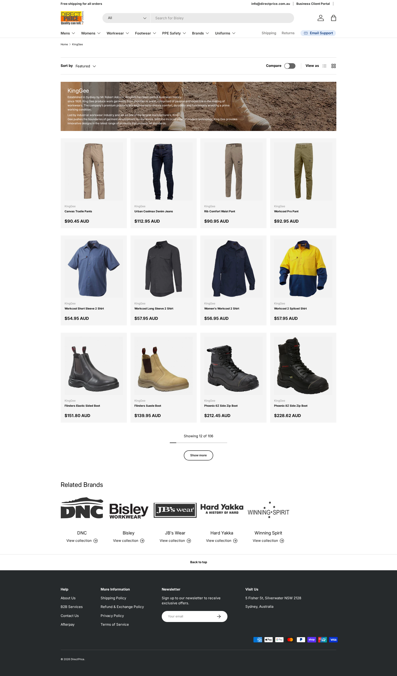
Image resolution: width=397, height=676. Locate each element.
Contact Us (70, 616)
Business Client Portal (313, 4)
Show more (198, 455)
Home (64, 44)
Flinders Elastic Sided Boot (82, 405)
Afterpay (67, 624)
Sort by (67, 65)
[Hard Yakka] (221, 510)
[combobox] (198, 18)
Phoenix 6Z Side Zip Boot (221, 405)
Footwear (143, 33)
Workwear (115, 33)
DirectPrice (77, 659)
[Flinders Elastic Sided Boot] (94, 366)
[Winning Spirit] (268, 510)
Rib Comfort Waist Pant (219, 211)
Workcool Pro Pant (286, 211)
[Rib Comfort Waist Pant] (233, 171)
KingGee (77, 44)
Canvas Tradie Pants (78, 211)
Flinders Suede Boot (147, 405)
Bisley (128, 533)
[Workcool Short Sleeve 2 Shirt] (94, 268)
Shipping (269, 33)
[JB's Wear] (175, 510)
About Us (68, 598)
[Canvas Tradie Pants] (94, 171)
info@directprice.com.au (270, 4)
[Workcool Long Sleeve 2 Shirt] (163, 268)
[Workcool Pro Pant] (303, 171)
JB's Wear (175, 533)
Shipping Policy (113, 598)
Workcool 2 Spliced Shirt (290, 308)
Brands (198, 33)
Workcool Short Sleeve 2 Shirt (84, 308)
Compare (273, 65)
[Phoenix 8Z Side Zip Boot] (303, 366)
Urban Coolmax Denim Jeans (153, 211)
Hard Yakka (221, 533)
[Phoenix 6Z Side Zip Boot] (233, 366)
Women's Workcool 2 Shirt (221, 308)
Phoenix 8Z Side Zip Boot (290, 405)
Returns (288, 33)
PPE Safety (171, 33)
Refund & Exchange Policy (122, 607)
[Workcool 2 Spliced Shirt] (303, 268)
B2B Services (72, 607)
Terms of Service (115, 624)
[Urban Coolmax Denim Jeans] (163, 171)
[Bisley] (128, 510)
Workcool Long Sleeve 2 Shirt (153, 308)
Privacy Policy (112, 616)
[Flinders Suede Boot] (163, 366)
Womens (88, 33)
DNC (82, 533)
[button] (334, 18)
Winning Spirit (268, 533)
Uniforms (222, 33)
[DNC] (82, 510)
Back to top (198, 562)
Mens (65, 33)
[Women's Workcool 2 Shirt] (233, 268)
